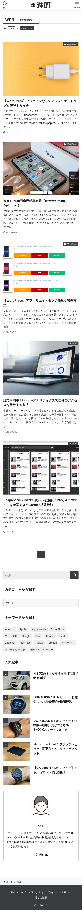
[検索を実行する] (74, 575)
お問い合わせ (36, 892)
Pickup (40, 642)
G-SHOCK (11, 636)
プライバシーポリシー (58, 892)
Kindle (62, 636)
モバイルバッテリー (41, 649)
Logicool (10, 642)
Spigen (53, 642)
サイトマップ (18, 892)
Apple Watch (38, 629)
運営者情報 (41, 897)
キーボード (68, 642)
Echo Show (57, 629)
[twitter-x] (35, 855)
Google (26, 636)
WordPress (27, 28)
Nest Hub (25, 642)
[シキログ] (43, 5)
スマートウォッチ (15, 649)
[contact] (46, 855)
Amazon (10, 629)
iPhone (50, 636)
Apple (23, 629)
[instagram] (41, 855)
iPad (38, 636)
